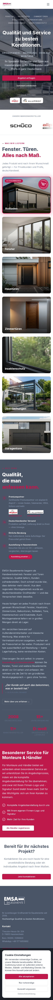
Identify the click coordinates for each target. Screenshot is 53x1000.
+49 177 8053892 (20, 941)
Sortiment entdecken (26, 85)
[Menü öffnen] (48, 4)
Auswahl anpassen (26, 989)
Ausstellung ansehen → (20, 557)
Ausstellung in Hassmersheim (18, 662)
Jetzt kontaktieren (26, 876)
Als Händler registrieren (18, 828)
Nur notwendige (26, 983)
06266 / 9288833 (15, 938)
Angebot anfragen (26, 78)
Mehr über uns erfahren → (17, 701)
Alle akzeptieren (26, 976)
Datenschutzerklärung (26, 994)
